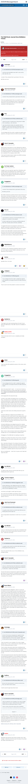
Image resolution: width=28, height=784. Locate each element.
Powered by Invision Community (14, 782)
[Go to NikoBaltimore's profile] (2, 245)
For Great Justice (9, 166)
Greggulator (7, 181)
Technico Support (9, 477)
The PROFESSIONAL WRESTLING (15, 43)
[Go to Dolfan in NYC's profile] (2, 332)
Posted (9, 66)
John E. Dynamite (9, 143)
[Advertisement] (14, 21)
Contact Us (14, 780)
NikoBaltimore (8, 244)
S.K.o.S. (6, 209)
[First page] (2, 60)
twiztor (6, 257)
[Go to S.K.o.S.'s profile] (2, 210)
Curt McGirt (17, 118)
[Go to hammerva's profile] (2, 320)
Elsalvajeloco (18, 69)
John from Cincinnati (9, 88)
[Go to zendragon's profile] (2, 65)
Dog (5, 113)
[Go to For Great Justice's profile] (2, 167)
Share (7, 767)
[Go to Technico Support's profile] (2, 478)
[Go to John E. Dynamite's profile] (2, 144)
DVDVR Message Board (9, 2)
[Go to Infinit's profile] (2, 361)
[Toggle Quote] (3, 69)
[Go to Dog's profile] (2, 114)
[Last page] (26, 60)
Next (23, 59)
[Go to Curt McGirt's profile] (2, 467)
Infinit (5, 360)
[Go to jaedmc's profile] (3, 48)
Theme (8, 780)
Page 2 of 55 (14, 59)
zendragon (7, 64)
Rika (3, 42)
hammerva (17, 214)
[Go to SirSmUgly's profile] (2, 628)
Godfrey (6, 675)
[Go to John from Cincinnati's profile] (2, 89)
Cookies (19, 780)
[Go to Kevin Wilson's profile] (2, 586)
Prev (4, 59)
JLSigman (7, 271)
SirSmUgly (7, 627)
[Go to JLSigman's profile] (2, 271)
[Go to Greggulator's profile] (2, 182)
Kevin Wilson (7, 585)
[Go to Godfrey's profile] (2, 676)
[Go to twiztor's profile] (2, 258)
